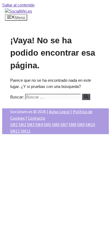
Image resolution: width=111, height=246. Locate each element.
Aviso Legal (59, 111)
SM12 (25, 131)
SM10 (90, 124)
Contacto (36, 118)
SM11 (15, 131)
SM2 (22, 124)
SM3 (30, 124)
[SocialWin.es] (18, 11)
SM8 (72, 124)
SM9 (81, 124)
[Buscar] (86, 97)
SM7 (64, 124)
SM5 (47, 124)
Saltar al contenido (18, 5)
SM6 (56, 124)
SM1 (14, 124)
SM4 (39, 124)
